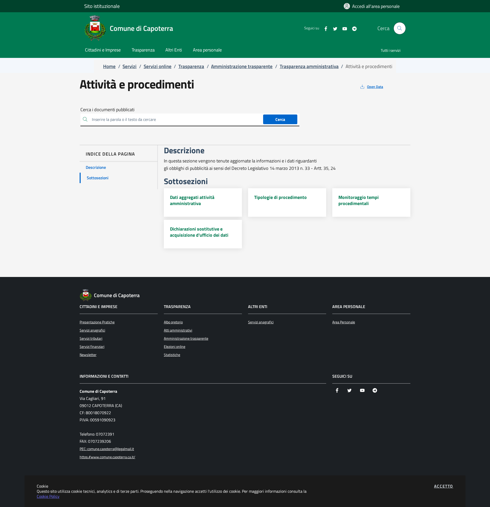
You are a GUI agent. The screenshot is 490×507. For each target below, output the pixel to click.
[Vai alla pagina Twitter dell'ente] (333, 28)
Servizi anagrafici (92, 330)
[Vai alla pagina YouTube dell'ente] (342, 28)
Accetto (443, 486)
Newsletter (88, 355)
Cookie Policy (48, 496)
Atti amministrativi (178, 330)
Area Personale (343, 322)
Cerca (280, 119)
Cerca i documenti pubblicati (107, 109)
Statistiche (172, 355)
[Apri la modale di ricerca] (400, 28)
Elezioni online (174, 346)
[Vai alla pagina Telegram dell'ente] (352, 28)
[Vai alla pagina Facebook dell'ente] (323, 28)
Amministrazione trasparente (186, 338)
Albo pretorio (173, 322)
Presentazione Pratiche (97, 322)
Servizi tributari (91, 338)
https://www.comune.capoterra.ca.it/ (107, 457)
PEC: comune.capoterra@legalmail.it (107, 449)
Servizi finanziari (92, 346)
